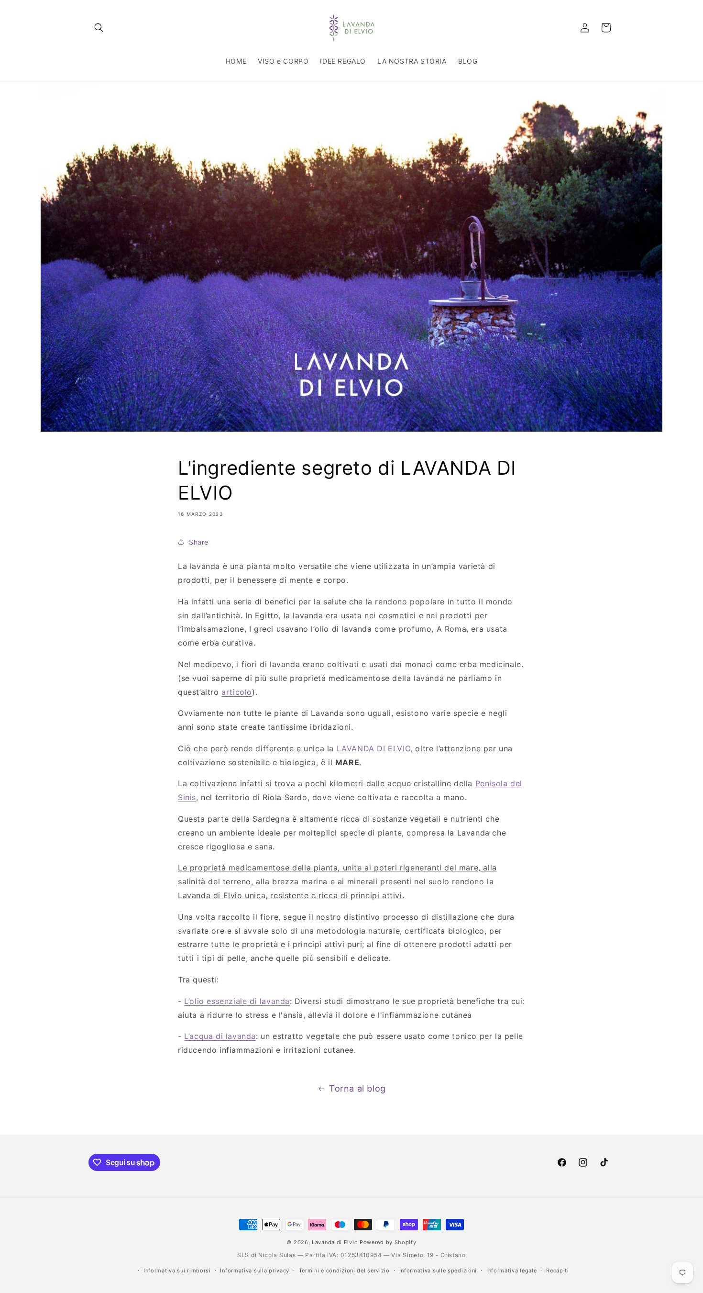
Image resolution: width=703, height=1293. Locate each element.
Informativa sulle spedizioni (438, 1270)
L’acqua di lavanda (220, 1036)
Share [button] (199, 542)
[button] (99, 27)
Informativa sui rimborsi (177, 1270)
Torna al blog (357, 1088)
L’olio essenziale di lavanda (237, 1001)
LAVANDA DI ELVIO (374, 748)
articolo (236, 692)
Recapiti (557, 1270)
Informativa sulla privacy (254, 1270)
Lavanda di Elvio (335, 1242)
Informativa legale (511, 1270)
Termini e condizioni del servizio (344, 1270)
